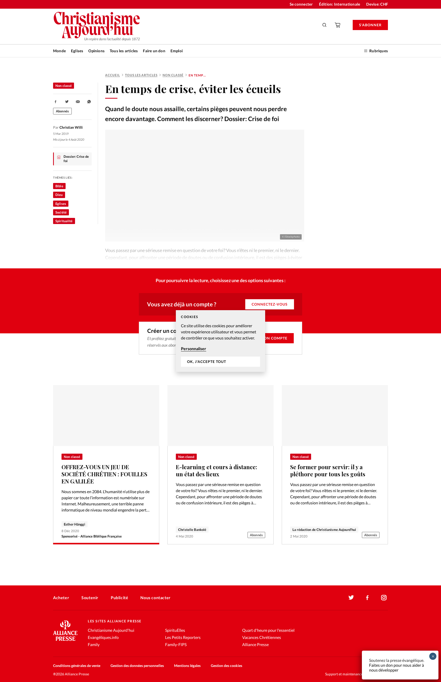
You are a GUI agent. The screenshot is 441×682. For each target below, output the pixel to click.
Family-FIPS (176, 644)
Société (61, 212)
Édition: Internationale (339, 4)
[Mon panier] (337, 25)
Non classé (173, 75)
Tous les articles (124, 50)
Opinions (96, 50)
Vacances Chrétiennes (261, 637)
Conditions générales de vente (76, 665)
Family (94, 644)
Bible (59, 186)
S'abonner (370, 25)
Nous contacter (155, 597)
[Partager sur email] (77, 101)
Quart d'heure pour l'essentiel (268, 630)
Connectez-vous (270, 304)
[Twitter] (351, 598)
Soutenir (90, 597)
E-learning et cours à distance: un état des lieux (216, 470)
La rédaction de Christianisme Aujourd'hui (324, 530)
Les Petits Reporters (183, 637)
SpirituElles (175, 630)
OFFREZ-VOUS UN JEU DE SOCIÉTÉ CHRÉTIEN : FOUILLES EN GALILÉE (104, 474)
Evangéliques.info (103, 637)
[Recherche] (324, 25)
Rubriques (378, 50)
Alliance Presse (255, 644)
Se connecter (301, 4)
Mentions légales (187, 665)
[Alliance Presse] (65, 641)
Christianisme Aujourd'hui (111, 630)
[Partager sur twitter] (66, 101)
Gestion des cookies (226, 665)
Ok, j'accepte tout (206, 362)
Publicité (119, 597)
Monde (59, 50)
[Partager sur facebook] (55, 101)
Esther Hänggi (74, 524)
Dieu (59, 195)
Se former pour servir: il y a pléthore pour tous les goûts (327, 470)
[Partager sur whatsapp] (89, 101)
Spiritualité (64, 221)
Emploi (176, 50)
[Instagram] (384, 598)
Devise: (377, 4)
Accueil (112, 75)
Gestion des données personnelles (137, 665)
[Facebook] (367, 598)
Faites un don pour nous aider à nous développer (396, 667)
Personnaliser (193, 348)
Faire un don (154, 50)
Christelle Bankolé (192, 530)
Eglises (77, 50)
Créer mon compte (267, 338)
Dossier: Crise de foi (76, 158)
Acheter (61, 597)
